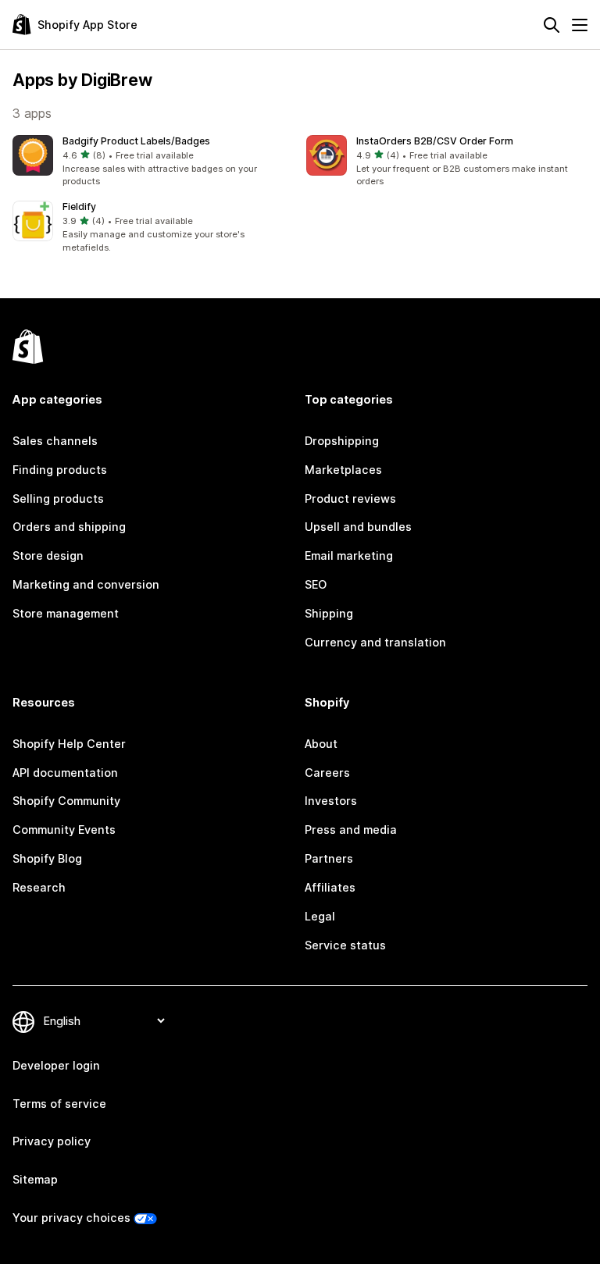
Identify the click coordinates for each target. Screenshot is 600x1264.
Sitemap (35, 1179)
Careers (327, 772)
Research (39, 887)
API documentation (65, 772)
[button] (153, 161)
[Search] (551, 25)
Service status (345, 945)
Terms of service (59, 1103)
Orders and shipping (69, 526)
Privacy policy (51, 1141)
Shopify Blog (47, 858)
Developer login (56, 1065)
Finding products (59, 469)
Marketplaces (343, 469)
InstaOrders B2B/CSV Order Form (434, 141)
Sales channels (55, 440)
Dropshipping (342, 440)
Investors (331, 800)
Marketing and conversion (85, 584)
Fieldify (79, 206)
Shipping (329, 613)
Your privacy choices (71, 1217)
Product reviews (350, 498)
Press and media (351, 829)
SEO (316, 584)
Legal (320, 916)
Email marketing (349, 555)
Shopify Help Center (69, 743)
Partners (329, 858)
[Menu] (580, 25)
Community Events (64, 829)
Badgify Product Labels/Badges (136, 141)
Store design (48, 555)
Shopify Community (66, 800)
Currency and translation (375, 642)
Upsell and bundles (358, 526)
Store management (65, 613)
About (321, 743)
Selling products (58, 498)
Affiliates (330, 887)
